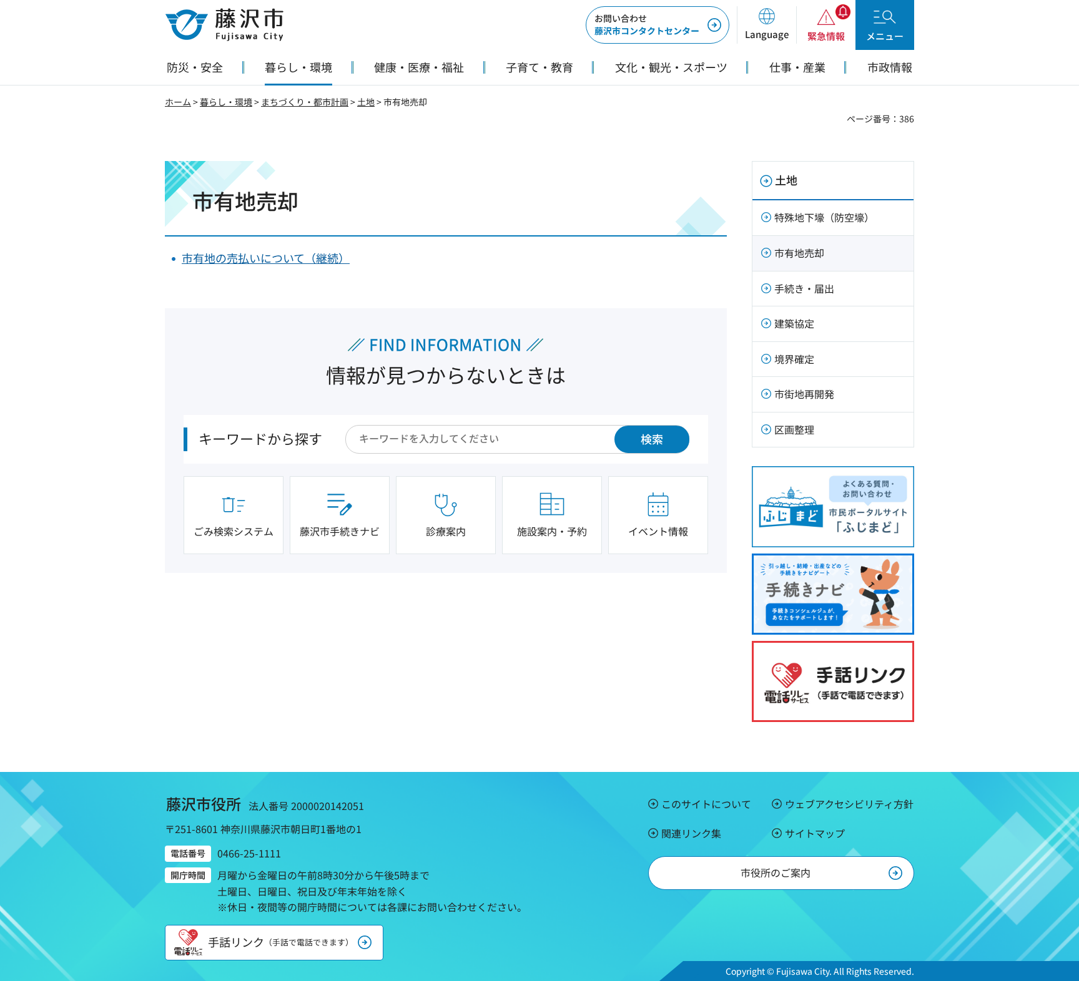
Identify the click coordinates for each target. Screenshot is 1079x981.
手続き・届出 (804, 288)
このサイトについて (706, 803)
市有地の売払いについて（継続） (266, 258)
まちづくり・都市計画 (304, 101)
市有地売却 (799, 252)
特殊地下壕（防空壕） (824, 217)
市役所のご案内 (775, 872)
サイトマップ (815, 833)
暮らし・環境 (226, 101)
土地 (366, 101)
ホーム (178, 101)
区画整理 (794, 429)
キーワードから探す (260, 438)
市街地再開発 (804, 393)
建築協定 (794, 323)
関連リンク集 (691, 833)
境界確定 (794, 358)
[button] (766, 25)
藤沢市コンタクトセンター (646, 24)
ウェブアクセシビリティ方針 (849, 803)
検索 (652, 439)
